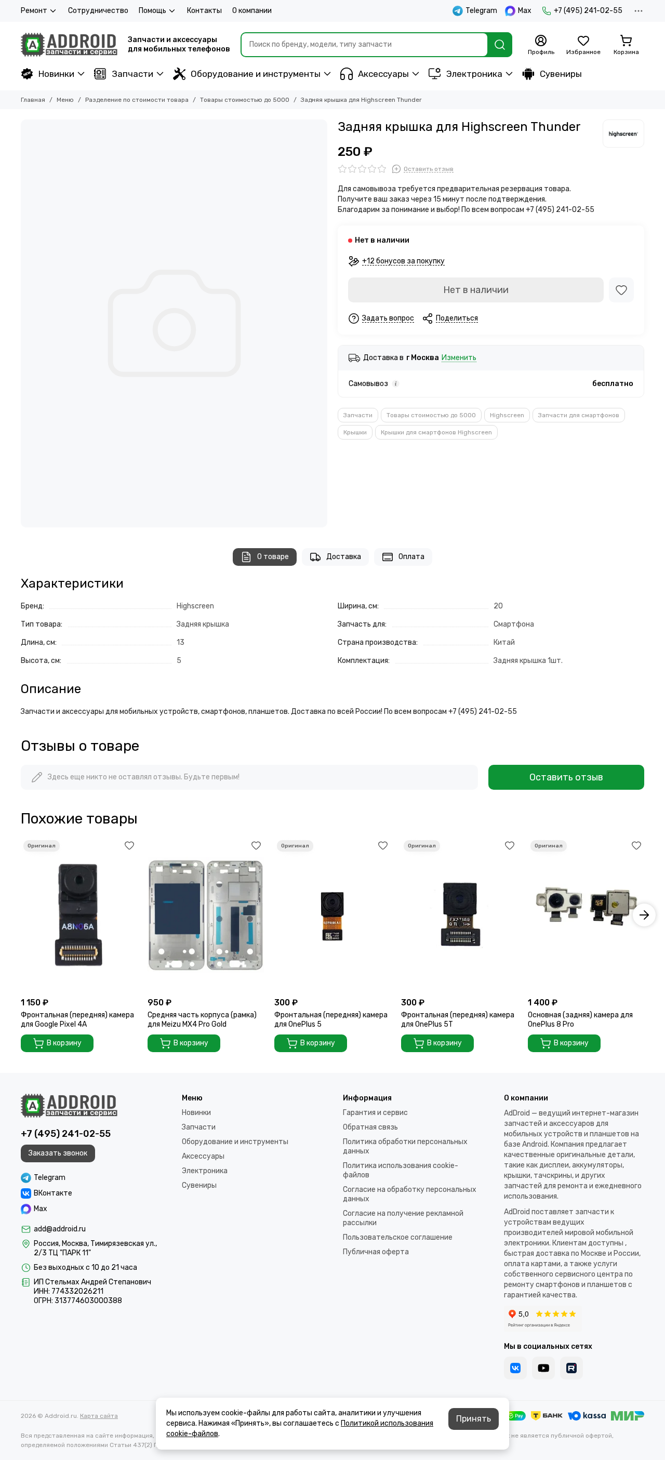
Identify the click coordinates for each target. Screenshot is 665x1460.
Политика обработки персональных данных (405, 1146)
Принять (473, 1419)
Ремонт (34, 10)
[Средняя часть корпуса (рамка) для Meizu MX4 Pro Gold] (206, 915)
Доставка (343, 556)
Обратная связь (370, 1127)
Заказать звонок (58, 1153)
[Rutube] (571, 1368)
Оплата (411, 556)
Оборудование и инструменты (256, 74)
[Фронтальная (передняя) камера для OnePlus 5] (332, 915)
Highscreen (507, 415)
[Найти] (499, 44)
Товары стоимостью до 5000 (244, 99)
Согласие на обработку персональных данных (409, 1194)
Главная (33, 99)
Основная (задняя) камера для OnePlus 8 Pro (580, 1020)
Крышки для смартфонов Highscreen (436, 432)
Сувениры (561, 74)
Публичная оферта (376, 1251)
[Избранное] (621, 289)
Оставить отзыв (566, 777)
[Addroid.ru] (69, 45)
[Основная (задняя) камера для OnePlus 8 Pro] (586, 915)
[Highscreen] (623, 133)
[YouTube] (543, 1368)
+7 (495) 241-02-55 (588, 10)
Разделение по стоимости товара (137, 99)
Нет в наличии (476, 290)
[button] (20, 915)
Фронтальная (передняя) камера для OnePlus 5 (331, 1020)
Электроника (474, 74)
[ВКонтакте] (515, 1368)
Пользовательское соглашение (398, 1237)
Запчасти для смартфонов (578, 415)
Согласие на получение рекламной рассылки (403, 1218)
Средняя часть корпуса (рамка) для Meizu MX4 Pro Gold (202, 1020)
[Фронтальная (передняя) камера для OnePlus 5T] (459, 915)
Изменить (459, 358)
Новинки (56, 74)
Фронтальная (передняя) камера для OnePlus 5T (457, 1020)
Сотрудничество (98, 10)
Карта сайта (99, 1415)
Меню (65, 99)
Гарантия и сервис (375, 1112)
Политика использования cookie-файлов (400, 1170)
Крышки (355, 432)
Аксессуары (383, 74)
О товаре (273, 556)
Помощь (152, 10)
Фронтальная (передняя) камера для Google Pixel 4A (77, 1020)
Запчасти (132, 74)
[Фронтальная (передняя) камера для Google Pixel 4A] (79, 915)
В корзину (64, 1043)
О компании (252, 10)
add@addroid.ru (60, 1229)
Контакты (204, 10)
